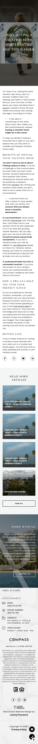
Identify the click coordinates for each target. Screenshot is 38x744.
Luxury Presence (19, 714)
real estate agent (22, 306)
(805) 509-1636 (13, 613)
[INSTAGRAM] (19, 700)
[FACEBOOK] (13, 700)
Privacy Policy (19, 729)
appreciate (16, 220)
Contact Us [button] (24, 574)
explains (15, 185)
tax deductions (20, 245)
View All (19, 503)
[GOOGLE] (25, 700)
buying (6, 108)
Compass (18, 655)
